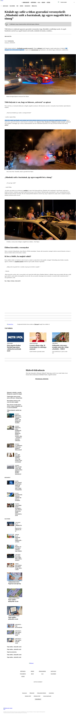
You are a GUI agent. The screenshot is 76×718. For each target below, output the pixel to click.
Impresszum (24, 693)
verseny (25, 45)
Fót (6, 45)
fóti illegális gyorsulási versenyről (25, 48)
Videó (23, 676)
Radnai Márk (10, 343)
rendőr (16, 481)
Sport (21, 5)
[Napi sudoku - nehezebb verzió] (14, 620)
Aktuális (5, 5)
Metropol (11, 41)
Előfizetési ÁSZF (37, 696)
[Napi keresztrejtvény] (14, 585)
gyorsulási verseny (15, 45)
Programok (42, 671)
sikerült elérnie (34, 49)
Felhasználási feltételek (41, 693)
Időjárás (33, 2)
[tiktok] (70, 2)
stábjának (39, 48)
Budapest (17, 414)
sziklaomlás (55, 343)
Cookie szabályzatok (47, 696)
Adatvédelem (51, 693)
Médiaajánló (32, 693)
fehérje (17, 563)
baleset (17, 493)
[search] (74, 2)
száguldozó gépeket (19, 261)
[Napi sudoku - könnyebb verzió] (14, 603)
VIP (17, 5)
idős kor (17, 534)
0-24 (39, 2)
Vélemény (23, 673)
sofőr (31, 45)
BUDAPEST (27, 5)
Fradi (43, 2)
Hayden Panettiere (34, 343)
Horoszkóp (26, 2)
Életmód (12, 5)
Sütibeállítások (38, 699)
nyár (16, 545)
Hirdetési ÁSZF (28, 696)
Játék (48, 2)
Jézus (16, 453)
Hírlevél (34, 5)
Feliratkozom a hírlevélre (41, 378)
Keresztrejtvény (14, 582)
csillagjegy (17, 522)
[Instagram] (41, 685)
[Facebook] (35, 685)
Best (32, 673)
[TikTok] (38, 685)
